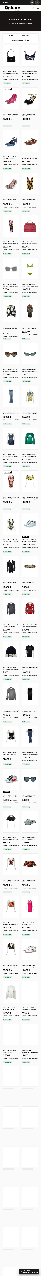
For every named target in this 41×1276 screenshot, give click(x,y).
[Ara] (33, 8)
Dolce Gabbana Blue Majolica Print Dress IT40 (29, 1221)
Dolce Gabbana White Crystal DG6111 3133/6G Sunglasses (10, 286)
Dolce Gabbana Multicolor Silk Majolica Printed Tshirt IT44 (29, 413)
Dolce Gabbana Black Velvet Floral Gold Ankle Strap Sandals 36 (29, 115)
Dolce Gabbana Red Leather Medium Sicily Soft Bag (30, 243)
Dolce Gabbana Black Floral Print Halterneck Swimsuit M (11, 541)
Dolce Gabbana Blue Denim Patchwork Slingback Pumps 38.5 (11, 158)
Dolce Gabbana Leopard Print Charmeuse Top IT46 (10, 966)
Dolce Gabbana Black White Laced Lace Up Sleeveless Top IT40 (9, 754)
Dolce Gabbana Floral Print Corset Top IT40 (11, 881)
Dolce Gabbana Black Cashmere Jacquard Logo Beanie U (10, 669)
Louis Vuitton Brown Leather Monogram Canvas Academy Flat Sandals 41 (30, 158)
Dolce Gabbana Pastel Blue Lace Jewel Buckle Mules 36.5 (28, 839)
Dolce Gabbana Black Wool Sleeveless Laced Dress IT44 (30, 711)
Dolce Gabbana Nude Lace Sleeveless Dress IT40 (30, 1264)
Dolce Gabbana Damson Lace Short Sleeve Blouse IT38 (10, 1094)
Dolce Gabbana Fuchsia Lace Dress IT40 (29, 923)
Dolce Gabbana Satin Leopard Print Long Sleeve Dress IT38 (10, 1222)
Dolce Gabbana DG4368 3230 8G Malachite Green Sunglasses (29, 371)
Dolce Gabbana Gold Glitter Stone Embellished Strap (29, 584)
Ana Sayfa (12, 23)
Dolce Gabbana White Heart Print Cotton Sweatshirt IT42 (9, 1009)
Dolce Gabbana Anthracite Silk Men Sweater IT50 (11, 625)
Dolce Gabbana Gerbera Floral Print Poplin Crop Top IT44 (11, 924)
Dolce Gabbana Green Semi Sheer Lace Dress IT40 (28, 1137)
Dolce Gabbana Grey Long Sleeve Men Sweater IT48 (11, 710)
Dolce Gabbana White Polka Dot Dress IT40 (9, 1179)
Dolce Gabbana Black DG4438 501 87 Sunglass (29, 796)
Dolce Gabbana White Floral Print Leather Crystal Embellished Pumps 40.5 (11, 201)
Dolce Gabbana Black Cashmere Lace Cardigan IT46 (10, 584)
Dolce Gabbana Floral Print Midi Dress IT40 (11, 498)
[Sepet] (38, 8)
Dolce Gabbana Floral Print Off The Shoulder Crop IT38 (30, 498)
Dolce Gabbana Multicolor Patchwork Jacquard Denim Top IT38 (30, 73)
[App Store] (32, 2)
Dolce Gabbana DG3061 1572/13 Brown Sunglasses (10, 370)
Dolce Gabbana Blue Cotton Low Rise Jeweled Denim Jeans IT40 (10, 413)
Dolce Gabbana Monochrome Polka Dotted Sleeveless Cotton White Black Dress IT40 (30, 1053)
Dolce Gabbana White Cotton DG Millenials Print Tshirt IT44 (29, 1009)
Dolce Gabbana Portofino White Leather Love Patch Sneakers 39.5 (10, 796)
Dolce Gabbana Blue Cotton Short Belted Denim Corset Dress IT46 (11, 456)
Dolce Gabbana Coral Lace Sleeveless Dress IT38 (11, 1264)
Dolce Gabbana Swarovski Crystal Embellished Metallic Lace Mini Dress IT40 (11, 1138)
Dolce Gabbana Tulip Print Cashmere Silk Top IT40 (10, 327)
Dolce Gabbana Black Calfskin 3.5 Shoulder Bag (10, 72)
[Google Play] (37, 2)
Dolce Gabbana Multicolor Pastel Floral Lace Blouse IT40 (29, 1094)
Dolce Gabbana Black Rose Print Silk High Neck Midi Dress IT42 (30, 328)
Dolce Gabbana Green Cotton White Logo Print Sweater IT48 (29, 456)
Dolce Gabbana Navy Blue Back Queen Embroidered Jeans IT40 (29, 754)
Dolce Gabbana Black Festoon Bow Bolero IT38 (10, 838)
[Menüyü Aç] (3, 8)
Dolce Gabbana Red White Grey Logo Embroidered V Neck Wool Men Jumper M (30, 626)
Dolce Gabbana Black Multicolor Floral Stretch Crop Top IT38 (29, 881)
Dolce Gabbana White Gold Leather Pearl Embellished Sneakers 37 (30, 541)
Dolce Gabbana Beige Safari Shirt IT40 (9, 1051)
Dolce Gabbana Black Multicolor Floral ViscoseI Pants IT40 (10, 243)
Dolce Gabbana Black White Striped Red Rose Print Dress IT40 (29, 1179)
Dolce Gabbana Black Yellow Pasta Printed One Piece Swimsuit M (29, 201)
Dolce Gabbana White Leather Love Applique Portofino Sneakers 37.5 (29, 967)
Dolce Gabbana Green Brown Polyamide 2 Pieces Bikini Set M (29, 286)
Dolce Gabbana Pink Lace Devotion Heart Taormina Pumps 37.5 (10, 115)
